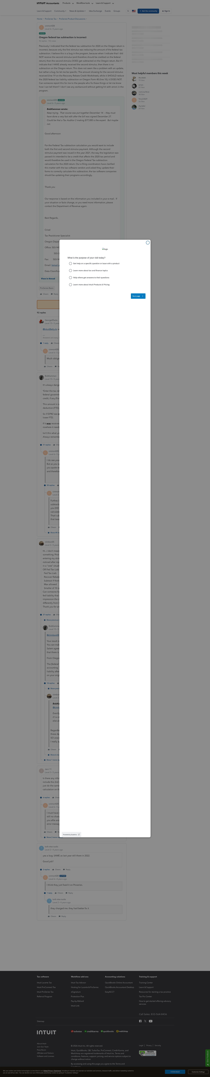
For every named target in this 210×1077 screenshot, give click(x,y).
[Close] (147, 242)
